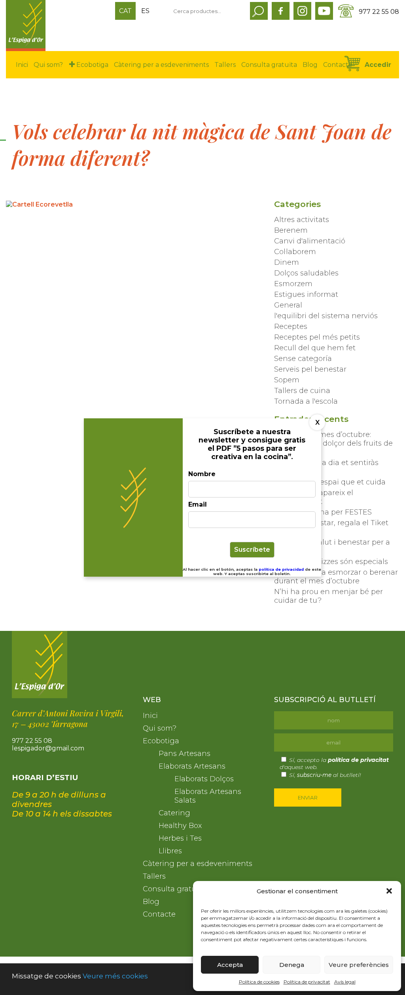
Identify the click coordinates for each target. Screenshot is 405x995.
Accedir (378, 64)
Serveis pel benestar (310, 369)
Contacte (337, 64)
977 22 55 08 (379, 11)
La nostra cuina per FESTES (323, 512)
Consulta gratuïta (269, 64)
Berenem (291, 230)
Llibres (170, 851)
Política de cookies (259, 982)
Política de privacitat (307, 982)
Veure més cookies (115, 976)
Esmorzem (293, 283)
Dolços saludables (306, 273)
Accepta (230, 964)
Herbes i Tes (180, 838)
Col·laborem (295, 251)
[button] (389, 891)
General (288, 305)
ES (145, 11)
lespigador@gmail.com (48, 748)
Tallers (225, 64)
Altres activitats (301, 219)
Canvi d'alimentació (309, 241)
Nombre (202, 474)
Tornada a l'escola (306, 401)
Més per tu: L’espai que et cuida (330, 482)
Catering (174, 813)
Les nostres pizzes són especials (331, 561)
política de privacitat (358, 759)
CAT (125, 11)
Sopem (286, 380)
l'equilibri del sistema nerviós (326, 315)
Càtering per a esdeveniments (161, 64)
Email (197, 504)
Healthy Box (180, 825)
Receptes (290, 326)
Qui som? (48, 64)
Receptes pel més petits (317, 337)
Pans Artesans (184, 753)
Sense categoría (303, 358)
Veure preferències (359, 964)
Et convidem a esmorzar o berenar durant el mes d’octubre (336, 576)
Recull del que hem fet (315, 348)
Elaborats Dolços (204, 779)
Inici (22, 64)
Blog (310, 64)
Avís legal (345, 982)
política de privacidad (282, 569)
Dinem (286, 262)
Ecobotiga (92, 64)
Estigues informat (306, 294)
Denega (291, 964)
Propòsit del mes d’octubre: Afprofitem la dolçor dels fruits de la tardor (333, 443)
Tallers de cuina (302, 390)
